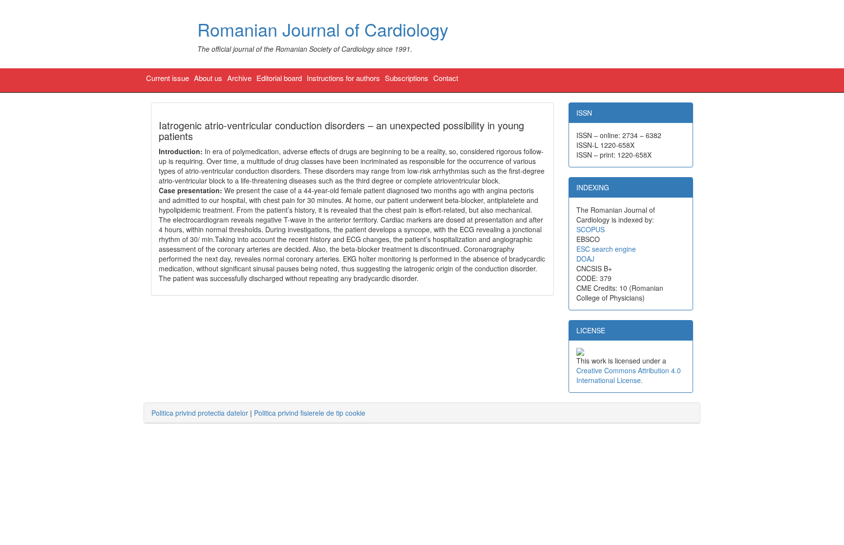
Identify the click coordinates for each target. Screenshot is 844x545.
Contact (445, 78)
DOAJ (585, 258)
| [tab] (258, 413)
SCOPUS (590, 229)
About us (208, 78)
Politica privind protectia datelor (199, 413)
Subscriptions (406, 78)
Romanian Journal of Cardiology (322, 29)
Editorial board (279, 78)
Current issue (167, 78)
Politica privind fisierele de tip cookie (309, 413)
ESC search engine (606, 249)
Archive (239, 78)
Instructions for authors (343, 78)
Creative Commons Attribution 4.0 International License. (628, 375)
